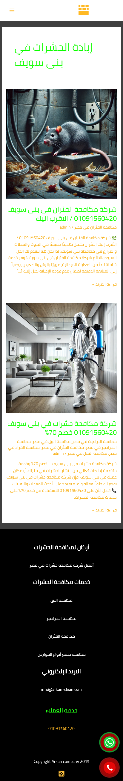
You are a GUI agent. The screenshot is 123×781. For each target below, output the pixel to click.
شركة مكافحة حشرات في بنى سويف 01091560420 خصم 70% (62, 428)
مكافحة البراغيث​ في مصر (94, 441)
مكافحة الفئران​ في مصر (95, 227)
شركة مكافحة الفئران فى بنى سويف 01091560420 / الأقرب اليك (62, 213)
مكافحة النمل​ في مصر (87, 453)
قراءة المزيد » (104, 284)
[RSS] (61, 773)
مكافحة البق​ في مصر (51, 441)
